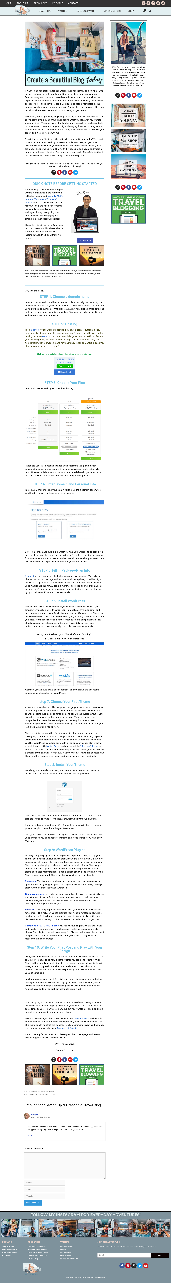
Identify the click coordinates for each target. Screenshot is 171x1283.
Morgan (34, 1114)
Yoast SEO (30, 909)
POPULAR (7, 1241)
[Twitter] (163, 3)
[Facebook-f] (153, 3)
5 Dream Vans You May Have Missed (40, 1092)
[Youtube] (158, 3)
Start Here (45, 11)
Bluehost (29, 576)
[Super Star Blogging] (37, 265)
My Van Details (112, 11)
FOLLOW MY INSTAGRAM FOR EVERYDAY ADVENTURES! (85, 1214)
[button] (150, 11)
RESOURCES (34, 1241)
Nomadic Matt (82, 1018)
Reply (29, 1135)
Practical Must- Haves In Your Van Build (40, 1094)
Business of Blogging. (68, 1028)
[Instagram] (144, 3)
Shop (131, 11)
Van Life (62, 11)
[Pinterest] (148, 3)
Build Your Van (85, 11)
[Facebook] (128, 95)
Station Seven (53, 746)
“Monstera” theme (89, 746)
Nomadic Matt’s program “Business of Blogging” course (44, 199)
